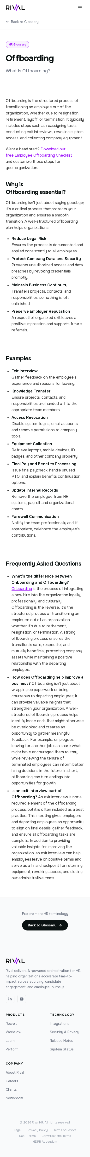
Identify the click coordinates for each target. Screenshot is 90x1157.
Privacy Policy (38, 1130)
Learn (10, 1040)
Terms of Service (65, 1130)
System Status (62, 1049)
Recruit (11, 1023)
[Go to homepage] (15, 7)
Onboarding (22, 588)
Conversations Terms (56, 1136)
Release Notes (61, 1040)
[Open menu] (80, 7)
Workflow (13, 1032)
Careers (12, 1081)
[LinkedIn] (10, 999)
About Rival (15, 1072)
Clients (11, 1089)
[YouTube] (21, 999)
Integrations (59, 1023)
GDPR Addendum (45, 1142)
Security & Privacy (64, 1032)
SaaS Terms (27, 1136)
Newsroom (14, 1098)
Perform (12, 1049)
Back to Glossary (25, 22)
